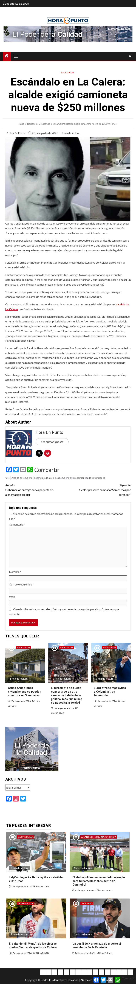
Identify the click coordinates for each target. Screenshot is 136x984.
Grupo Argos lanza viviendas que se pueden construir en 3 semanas (24, 691)
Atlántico (87, 837)
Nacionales (67, 72)
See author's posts (52, 441)
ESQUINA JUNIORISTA (105, 837)
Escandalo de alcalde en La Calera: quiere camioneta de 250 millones (69, 477)
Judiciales (86, 903)
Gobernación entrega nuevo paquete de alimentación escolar (29, 489)
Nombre (15, 571)
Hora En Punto (17, 133)
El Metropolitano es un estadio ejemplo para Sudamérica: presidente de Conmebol (98, 881)
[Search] (130, 56)
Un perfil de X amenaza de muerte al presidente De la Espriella (96, 945)
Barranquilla (25, 837)
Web (12, 596)
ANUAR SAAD (57, 713)
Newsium (86, 980)
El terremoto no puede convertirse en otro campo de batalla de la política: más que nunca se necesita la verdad (66, 695)
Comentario (17, 524)
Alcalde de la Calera (22, 477)
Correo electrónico (21, 584)
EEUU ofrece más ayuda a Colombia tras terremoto (110, 691)
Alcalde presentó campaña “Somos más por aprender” (105, 489)
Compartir (47, 470)
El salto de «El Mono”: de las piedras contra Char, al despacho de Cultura (33, 945)
